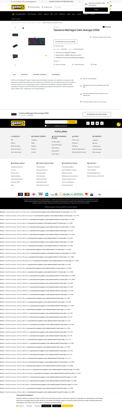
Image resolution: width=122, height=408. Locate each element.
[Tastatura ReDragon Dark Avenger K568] (14, 114)
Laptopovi (95, 140)
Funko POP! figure (57, 145)
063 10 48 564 (17, 1)
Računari (94, 143)
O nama (13, 170)
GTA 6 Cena (75, 140)
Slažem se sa (57, 125)
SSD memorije (96, 152)
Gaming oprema (32, 22)
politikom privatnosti (61, 126)
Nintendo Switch (15, 146)
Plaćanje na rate (41, 173)
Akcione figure (56, 142)
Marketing (38, 405)
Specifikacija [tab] (55, 74)
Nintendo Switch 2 (16, 149)
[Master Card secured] (86, 194)
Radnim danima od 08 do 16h (95, 176)
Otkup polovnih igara (17, 179)
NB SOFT (64, 207)
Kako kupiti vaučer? (41, 182)
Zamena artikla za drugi (68, 179)
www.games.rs (52, 207)
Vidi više (55, 61)
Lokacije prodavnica (17, 167)
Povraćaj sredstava (67, 185)
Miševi (33, 143)
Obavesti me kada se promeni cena (102, 37)
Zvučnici (33, 152)
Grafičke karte (96, 146)
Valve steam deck (16, 152)
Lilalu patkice (55, 151)
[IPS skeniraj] (99, 194)
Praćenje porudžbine (68, 167)
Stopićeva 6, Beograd (93, 167)
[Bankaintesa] (71, 194)
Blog (12, 185)
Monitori (33, 149)
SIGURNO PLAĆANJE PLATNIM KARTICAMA (61, 1)
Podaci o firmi (15, 173)
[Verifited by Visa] (91, 194)
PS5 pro (13, 143)
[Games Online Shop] (18, 7)
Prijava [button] (96, 10)
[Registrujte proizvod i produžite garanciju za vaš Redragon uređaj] (23, 28)
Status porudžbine (35, 7)
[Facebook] (88, 123)
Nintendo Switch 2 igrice (79, 152)
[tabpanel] (36, 41)
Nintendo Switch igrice (78, 149)
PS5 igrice (75, 143)
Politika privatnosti (41, 179)
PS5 (12, 140)
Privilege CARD (15, 182)
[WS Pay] (54, 194)
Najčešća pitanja (15, 176)
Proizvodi (24, 22)
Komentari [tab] (24, 74)
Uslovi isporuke (40, 176)
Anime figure (55, 154)
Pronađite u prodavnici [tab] (39, 74)
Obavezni (21, 405)
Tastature (39, 22)
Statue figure (55, 148)
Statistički (29, 405)
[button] (59, 64)
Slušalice (33, 146)
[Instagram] (92, 123)
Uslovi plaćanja (40, 167)
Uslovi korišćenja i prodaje (69, 170)
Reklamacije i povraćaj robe (70, 176)
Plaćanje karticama (41, 170)
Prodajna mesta (48, 7)
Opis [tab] (14, 74)
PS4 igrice (75, 146)
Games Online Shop (16, 22)
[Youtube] (97, 123)
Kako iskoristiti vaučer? (42, 185)
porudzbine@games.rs (30, 1)
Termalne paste (97, 149)
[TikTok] (102, 123)
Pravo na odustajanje (68, 182)
